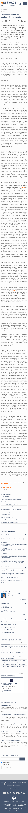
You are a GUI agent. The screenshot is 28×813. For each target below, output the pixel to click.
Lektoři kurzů (5, 591)
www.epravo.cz (4, 483)
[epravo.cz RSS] (23, 793)
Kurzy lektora (12, 595)
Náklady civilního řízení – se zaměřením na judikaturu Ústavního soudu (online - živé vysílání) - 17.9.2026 (12, 561)
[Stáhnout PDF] (18, 21)
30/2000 (23, 187)
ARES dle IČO (6, 764)
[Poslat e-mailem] (25, 21)
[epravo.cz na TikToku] (20, 793)
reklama (14, 782)
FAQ (22, 784)
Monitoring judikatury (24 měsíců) (8, 627)
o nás (10, 782)
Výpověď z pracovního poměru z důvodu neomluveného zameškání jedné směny (13, 574)
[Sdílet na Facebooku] (9, 21)
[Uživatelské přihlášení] (20, 4)
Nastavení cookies (21, 788)
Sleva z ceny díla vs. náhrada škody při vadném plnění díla (14, 664)
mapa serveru (4, 782)
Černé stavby (4, 582)
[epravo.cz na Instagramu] (11, 793)
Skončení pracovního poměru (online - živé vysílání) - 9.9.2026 (12, 549)
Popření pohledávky (5, 496)
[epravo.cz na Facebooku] (4, 793)
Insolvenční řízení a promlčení (7, 517)
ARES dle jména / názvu (8, 766)
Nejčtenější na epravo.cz (11, 640)
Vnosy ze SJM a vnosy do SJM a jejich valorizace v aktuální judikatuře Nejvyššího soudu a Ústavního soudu (13, 570)
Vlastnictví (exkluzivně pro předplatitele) (9, 506)
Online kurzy (5, 567)
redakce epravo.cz (7, 487)
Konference (5, 603)
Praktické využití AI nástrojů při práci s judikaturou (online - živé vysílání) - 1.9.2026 (14, 539)
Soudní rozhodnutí (8, 703)
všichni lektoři (23, 599)
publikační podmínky (15, 784)
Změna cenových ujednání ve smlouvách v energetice (12, 580)
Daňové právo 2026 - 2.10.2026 (8, 611)
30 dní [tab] (22, 642)
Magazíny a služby (7, 619)
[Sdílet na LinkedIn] (6, 21)
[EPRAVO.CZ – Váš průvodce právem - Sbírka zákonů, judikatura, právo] (8, 3)
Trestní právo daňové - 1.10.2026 (8, 607)
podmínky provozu (22, 782)
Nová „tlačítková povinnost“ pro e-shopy (9, 577)
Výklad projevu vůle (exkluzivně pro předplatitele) (11, 509)
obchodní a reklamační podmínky (14, 785)
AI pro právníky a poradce (6, 621)
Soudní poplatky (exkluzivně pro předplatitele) (10, 504)
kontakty (7, 784)
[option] (14, 595)
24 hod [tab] (5, 642)
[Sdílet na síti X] (3, 21)
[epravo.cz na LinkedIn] (17, 793)
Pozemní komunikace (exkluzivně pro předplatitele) (11, 499)
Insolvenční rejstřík (7, 767)
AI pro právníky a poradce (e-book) (8, 624)
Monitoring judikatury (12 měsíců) (8, 629)
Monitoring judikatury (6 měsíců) (8, 632)
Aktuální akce (6, 534)
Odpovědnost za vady (5, 512)
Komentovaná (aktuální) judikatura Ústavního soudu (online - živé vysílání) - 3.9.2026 (14, 544)
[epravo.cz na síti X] (7, 793)
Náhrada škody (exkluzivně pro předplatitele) (10, 519)
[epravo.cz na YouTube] (14, 793)
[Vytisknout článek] (22, 21)
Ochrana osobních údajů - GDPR (9, 788)
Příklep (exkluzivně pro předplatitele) (8, 501)
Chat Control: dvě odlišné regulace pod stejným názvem (13, 656)
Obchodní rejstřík (6, 762)
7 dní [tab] (14, 642)
